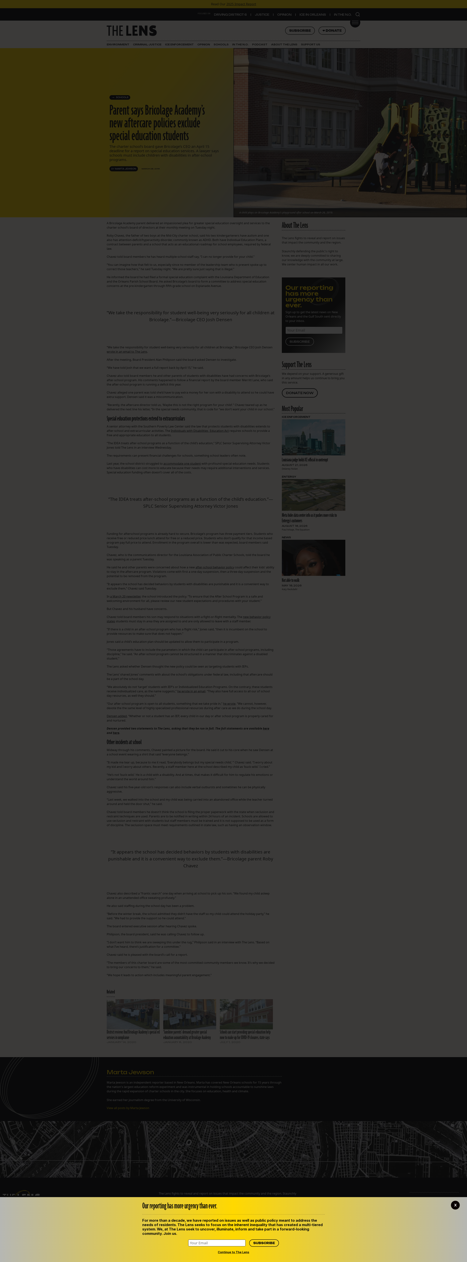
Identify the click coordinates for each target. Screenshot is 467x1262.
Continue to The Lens (233, 1252)
